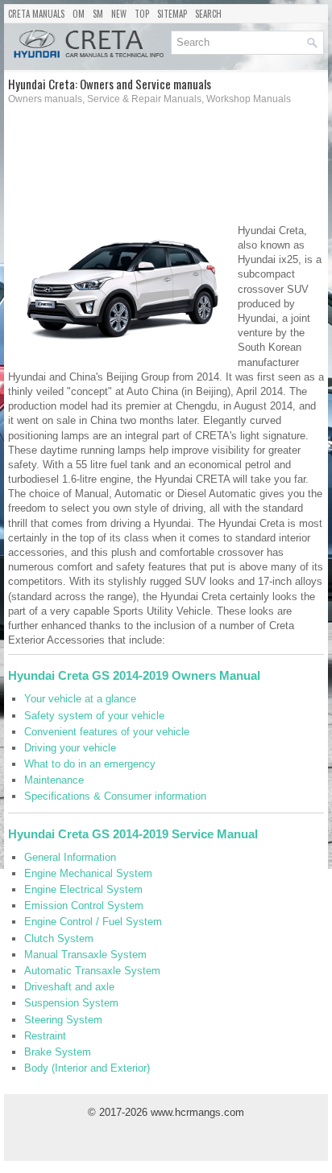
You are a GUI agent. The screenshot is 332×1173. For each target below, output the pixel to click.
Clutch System (58, 938)
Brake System (57, 1052)
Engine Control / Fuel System (93, 922)
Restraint (45, 1036)
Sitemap (172, 13)
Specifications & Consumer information (115, 796)
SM (98, 13)
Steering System (63, 1020)
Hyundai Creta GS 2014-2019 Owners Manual (134, 675)
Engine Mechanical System (88, 873)
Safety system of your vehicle (94, 716)
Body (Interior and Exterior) (87, 1068)
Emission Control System (83, 905)
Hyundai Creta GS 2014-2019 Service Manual (133, 834)
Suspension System (71, 1003)
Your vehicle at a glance (80, 699)
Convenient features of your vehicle (106, 732)
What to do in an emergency (90, 764)
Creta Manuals (36, 13)
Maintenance (54, 780)
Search (208, 13)
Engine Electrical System (83, 889)
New (119, 13)
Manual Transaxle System (85, 955)
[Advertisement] (166, 169)
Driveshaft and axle (69, 987)
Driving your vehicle (70, 748)
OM (79, 13)
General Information (70, 857)
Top (142, 13)
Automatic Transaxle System (92, 971)
